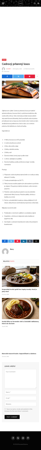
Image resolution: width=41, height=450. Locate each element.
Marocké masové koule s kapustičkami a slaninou (19, 353)
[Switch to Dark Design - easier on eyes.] (35, 3)
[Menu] (3, 3)
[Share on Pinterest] (29, 76)
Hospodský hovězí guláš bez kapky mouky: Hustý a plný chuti (19, 290)
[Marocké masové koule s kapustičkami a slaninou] (20, 340)
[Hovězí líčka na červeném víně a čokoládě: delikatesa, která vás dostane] (20, 308)
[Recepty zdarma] (20, 3)
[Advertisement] (20, 30)
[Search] (38, 3)
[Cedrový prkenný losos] (20, 90)
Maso (4, 59)
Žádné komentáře (29, 69)
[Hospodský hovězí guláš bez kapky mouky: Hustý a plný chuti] (20, 276)
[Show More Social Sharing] (37, 76)
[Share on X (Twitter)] (18, 76)
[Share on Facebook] (7, 76)
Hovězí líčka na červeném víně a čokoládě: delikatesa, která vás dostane (20, 322)
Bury (9, 69)
